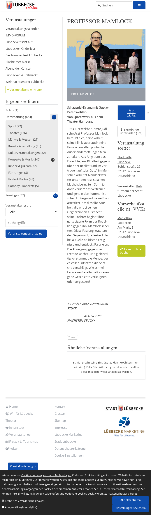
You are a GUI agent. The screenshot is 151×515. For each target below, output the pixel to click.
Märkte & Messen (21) (23, 139)
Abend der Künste (18, 68)
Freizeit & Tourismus (23, 442)
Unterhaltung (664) (19, 117)
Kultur (13, 449)
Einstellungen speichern (130, 508)
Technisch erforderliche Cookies (25, 501)
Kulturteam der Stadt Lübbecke (130, 190)
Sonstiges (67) (15, 195)
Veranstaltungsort (18, 205)
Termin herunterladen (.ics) (131, 131)
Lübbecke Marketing (68, 435)
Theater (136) (17, 133)
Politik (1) (12, 110)
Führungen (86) (18, 173)
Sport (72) (15, 126)
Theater (73, 337)
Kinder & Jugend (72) (22, 166)
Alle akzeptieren (130, 500)
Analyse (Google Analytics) (21, 507)
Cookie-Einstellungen (69, 456)
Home (13, 407)
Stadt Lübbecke (65, 442)
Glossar (60, 414)
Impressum (62, 428)
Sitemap (60, 421)
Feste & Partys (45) (21, 179)
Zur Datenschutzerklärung (120, 493)
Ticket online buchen (130, 251)
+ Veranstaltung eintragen (25, 89)
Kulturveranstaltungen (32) (27, 153)
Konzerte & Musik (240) (24, 159)
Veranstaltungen (20, 435)
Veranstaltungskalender (22, 29)
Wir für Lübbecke (22, 414)
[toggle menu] (139, 5)
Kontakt (60, 407)
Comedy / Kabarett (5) (23, 186)
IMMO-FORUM (15, 35)
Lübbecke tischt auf (19, 42)
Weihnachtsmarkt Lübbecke (25, 82)
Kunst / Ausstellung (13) (24, 146)
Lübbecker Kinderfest (20, 49)
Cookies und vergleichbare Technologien (47, 475)
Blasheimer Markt (18, 62)
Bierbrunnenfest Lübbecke (24, 55)
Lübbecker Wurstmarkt (22, 75)
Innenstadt (16, 428)
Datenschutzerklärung (70, 449)
